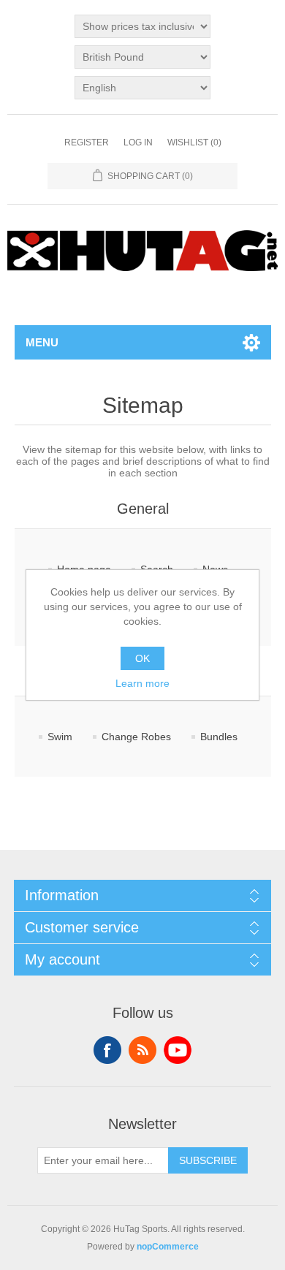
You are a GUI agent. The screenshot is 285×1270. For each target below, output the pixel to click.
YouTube (177, 1050)
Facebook (107, 1050)
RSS (142, 1050)
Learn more (142, 683)
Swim (60, 736)
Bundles (219, 736)
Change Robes (136, 736)
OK (142, 658)
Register (86, 142)
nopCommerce (168, 1247)
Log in (138, 142)
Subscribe (208, 1160)
